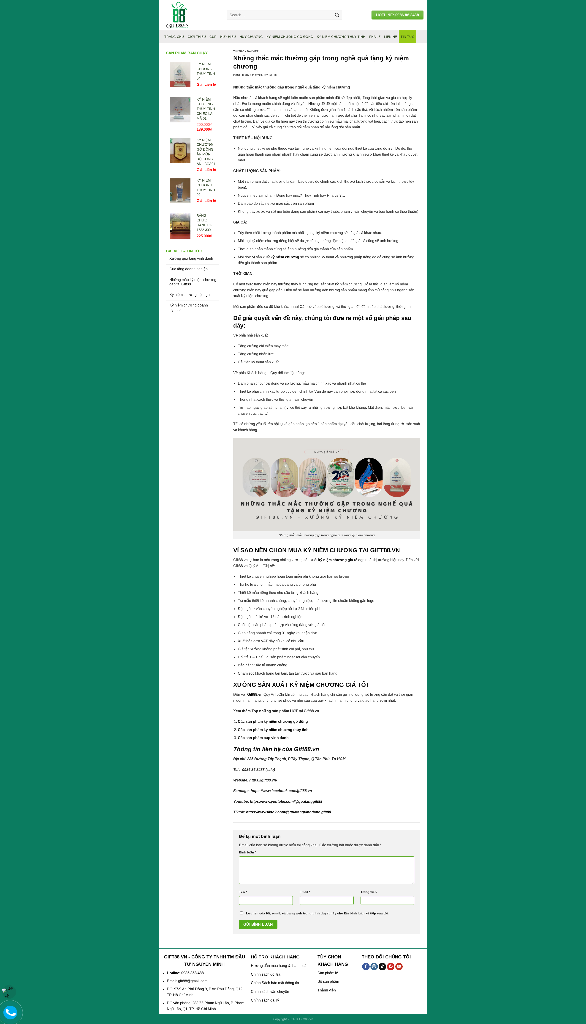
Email (305, 892)
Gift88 (273, 75)
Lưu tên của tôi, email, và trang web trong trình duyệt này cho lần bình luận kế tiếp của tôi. (317, 913)
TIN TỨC (407, 37)
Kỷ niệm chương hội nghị (190, 295)
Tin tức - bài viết (246, 51)
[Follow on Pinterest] (390, 967)
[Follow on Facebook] (366, 967)
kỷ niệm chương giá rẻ (337, 560)
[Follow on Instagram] (374, 967)
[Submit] (337, 15)
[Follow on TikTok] (382, 967)
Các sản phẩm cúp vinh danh (263, 738)
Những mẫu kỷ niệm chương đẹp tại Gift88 (192, 282)
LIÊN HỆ (390, 37)
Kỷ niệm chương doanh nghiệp (188, 307)
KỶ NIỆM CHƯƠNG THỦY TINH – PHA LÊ (348, 37)
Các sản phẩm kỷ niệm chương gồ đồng (273, 721)
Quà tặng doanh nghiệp (188, 269)
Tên (243, 892)
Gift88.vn (255, 694)
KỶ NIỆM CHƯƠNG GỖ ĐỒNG (289, 37)
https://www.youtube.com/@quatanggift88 (286, 801)
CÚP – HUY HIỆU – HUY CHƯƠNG (236, 37)
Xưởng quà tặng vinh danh (191, 258)
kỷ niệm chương (285, 257)
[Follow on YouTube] (399, 967)
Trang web (369, 892)
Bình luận (247, 852)
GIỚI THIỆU (197, 37)
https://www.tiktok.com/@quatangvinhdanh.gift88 (288, 812)
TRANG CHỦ (174, 37)
